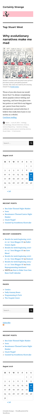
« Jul (9, 191)
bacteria (19, 127)
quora (12, 129)
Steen (7, 122)
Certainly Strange (13, 7)
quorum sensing (19, 129)
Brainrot (29, 259)
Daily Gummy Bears (12, 292)
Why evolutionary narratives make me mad (17, 39)
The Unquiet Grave (12, 298)
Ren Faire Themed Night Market (17, 209)
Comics (7, 290)
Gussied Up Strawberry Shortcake (18, 223)
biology (23, 122)
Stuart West (6, 131)
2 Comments (16, 131)
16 (31, 174)
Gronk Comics (15, 87)
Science (26, 125)
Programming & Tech (13, 295)
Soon (7, 211)
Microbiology (7, 125)
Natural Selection (17, 125)
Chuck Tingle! (10, 220)
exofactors (6, 129)
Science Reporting (9, 127)
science (28, 129)
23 (31, 179)
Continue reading (10, 117)
